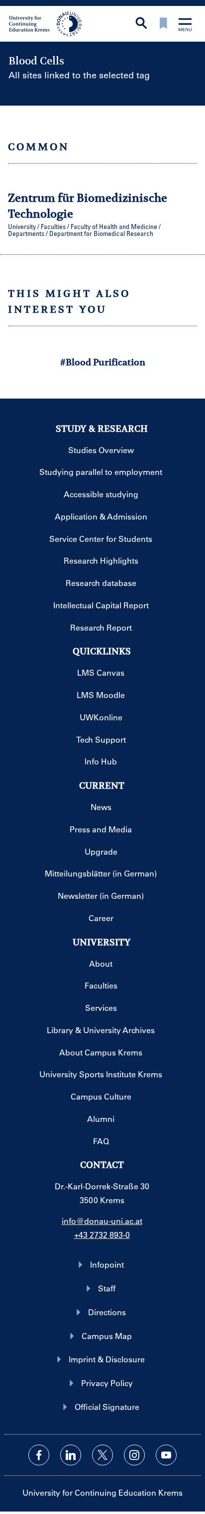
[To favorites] (163, 24)
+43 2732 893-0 (102, 1234)
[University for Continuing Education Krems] (46, 22)
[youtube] (166, 1455)
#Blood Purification (102, 362)
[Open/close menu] (185, 25)
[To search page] (141, 24)
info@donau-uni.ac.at (102, 1221)
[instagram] (134, 1455)
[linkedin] (70, 1455)
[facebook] (38, 1455)
